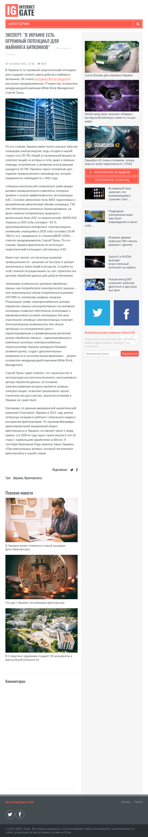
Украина (18, 478)
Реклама (138, 802)
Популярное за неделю (112, 172)
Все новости (63, 48)
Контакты (126, 802)
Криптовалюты (33, 478)
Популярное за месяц (112, 180)
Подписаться (130, 353)
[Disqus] (41, 732)
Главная (10, 54)
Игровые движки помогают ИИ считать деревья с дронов (122, 241)
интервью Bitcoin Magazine (53, 79)
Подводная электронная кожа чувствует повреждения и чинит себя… (111, 218)
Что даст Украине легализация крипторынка (34, 602)
